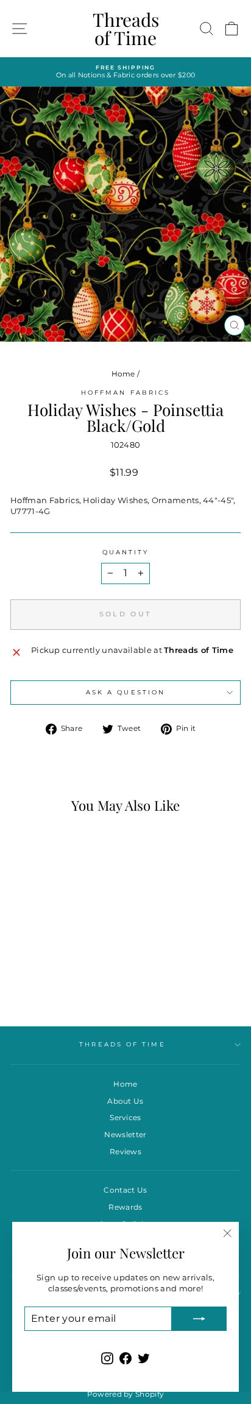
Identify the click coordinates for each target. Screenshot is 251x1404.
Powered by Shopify (125, 1394)
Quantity (125, 552)
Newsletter (125, 1134)
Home (123, 373)
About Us (125, 1101)
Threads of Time (126, 28)
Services (125, 1117)
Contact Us (125, 1189)
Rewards (125, 1207)
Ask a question (125, 692)
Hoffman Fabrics (125, 393)
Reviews (125, 1151)
